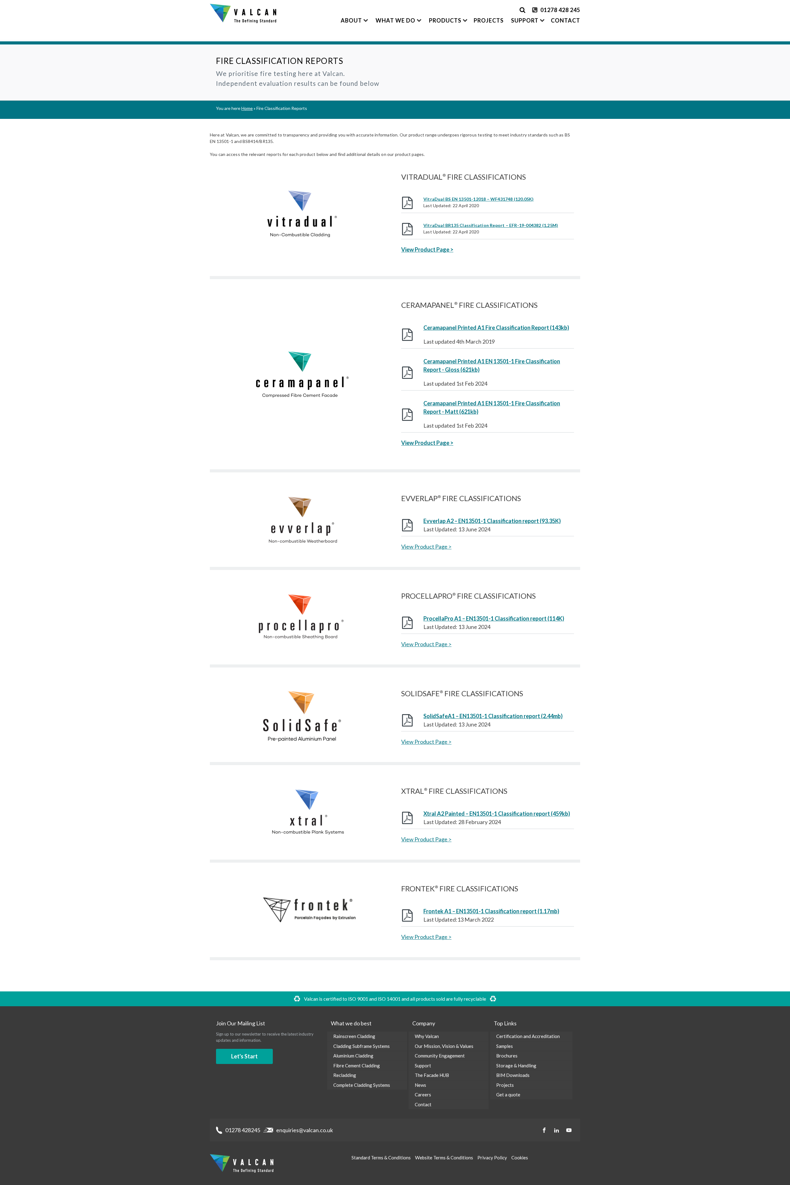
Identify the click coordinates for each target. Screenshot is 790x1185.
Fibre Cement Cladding (356, 1065)
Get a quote (508, 1094)
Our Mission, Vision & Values (444, 1046)
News (420, 1085)
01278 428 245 (560, 9)
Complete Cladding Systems (361, 1085)
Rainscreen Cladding (354, 1036)
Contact (565, 20)
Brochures (507, 1055)
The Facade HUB (432, 1075)
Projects (489, 20)
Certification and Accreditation (528, 1036)
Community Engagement (440, 1055)
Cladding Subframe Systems (361, 1046)
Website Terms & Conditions (444, 1157)
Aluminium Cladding (353, 1055)
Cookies (519, 1157)
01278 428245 (242, 1130)
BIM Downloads (513, 1075)
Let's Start (244, 1056)
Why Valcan (427, 1036)
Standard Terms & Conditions (381, 1157)
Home (247, 108)
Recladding (344, 1075)
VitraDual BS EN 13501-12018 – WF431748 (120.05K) (478, 199)
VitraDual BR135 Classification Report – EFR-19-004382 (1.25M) (490, 225)
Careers (423, 1094)
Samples (504, 1046)
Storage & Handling (516, 1065)
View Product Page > (427, 249)
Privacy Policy (492, 1157)
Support (423, 1065)
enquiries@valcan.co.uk (304, 1130)
